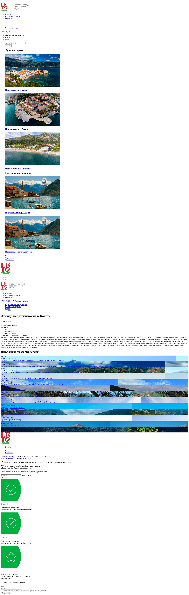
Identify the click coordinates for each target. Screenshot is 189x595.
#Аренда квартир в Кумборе (41, 339)
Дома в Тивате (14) (52, 372)
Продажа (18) (6, 366)
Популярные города (12, 16)
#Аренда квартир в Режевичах (19, 339)
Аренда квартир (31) (93, 366)
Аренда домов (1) (43, 360)
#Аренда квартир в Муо (167, 341)
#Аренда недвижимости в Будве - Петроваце (31, 337)
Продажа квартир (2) (18, 396)
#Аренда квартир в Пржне (22, 345)
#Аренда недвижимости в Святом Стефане (142, 341)
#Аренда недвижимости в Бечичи (160, 343)
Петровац (4, 392)
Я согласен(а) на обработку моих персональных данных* (25, 591)
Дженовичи (5, 386)
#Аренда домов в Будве (111, 345)
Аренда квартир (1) (39, 396)
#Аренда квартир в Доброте (157, 337)
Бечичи (3, 356)
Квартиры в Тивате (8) (19, 372)
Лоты (6, 327)
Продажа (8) (5, 414)
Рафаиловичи (6, 380)
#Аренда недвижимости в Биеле (87, 341)
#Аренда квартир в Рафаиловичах (133, 345)
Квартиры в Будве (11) (19, 366)
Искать (8, 45)
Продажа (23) (6, 372)
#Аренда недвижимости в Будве (25, 347)
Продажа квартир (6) (18, 390)
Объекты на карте (12, 28)
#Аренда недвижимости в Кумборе (65, 339)
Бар (2, 374)
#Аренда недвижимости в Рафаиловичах (161, 345)
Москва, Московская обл (14, 35)
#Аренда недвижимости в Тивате (110, 339)
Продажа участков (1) (36, 366)
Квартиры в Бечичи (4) (19, 360)
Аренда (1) (64, 372)
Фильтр (4, 478)
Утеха (3, 404)
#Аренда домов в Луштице (109, 337)
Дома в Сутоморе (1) (31, 402)
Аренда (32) (80, 366)
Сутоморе (4, 398)
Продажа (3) (5, 378)
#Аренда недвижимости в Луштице (133, 337)
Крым (7, 37)
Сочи (7, 39)
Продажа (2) (5, 396)
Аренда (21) (32, 360)
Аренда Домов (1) (75, 372)
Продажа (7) (5, 390)
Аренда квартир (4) (42, 384)
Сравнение (9, 258)
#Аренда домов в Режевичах (28, 343)
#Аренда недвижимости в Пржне (44, 345)
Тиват (3, 368)
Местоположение (10, 325)
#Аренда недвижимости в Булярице (158, 339)
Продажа (8, 14)
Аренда (29, 396)
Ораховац (4, 421)
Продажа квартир (17, 378)
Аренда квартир (52, 402)
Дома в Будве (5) (51, 366)
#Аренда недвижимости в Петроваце (23, 341)
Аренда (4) (30, 384)
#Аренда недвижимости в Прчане (89, 345)
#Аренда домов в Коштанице (59, 337)
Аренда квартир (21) (58, 360)
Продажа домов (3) (31, 378)
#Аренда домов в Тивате (88, 339)
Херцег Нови (6, 427)
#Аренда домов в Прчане (67, 345)
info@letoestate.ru (24, 458)
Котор (7, 309)
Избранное (9, 260)
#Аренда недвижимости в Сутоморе (115, 343)
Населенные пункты (13, 307)
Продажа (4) (5, 360)
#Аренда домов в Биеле (66, 341)
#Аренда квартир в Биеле (47, 341)
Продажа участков (45, 378)
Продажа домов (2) (17, 408)
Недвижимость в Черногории (16, 305)
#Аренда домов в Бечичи (138, 343)
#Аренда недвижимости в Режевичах (53, 343)
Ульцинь (4, 416)
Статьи (7, 451)
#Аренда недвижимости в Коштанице (84, 337)
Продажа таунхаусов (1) (66, 366)
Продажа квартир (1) (18, 384)
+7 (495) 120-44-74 (8, 301)
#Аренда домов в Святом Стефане (112, 341)
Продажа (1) (5, 384)
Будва (3, 362)
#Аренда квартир (7, 337)
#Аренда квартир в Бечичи (78, 343)
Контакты (9, 18)
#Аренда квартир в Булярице (134, 339)
